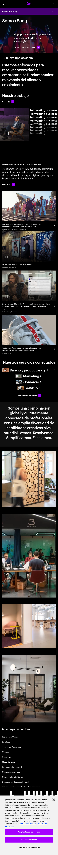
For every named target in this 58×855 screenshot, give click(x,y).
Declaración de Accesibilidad (15, 781)
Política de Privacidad (12, 766)
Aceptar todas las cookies (29, 832)
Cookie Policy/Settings (12, 776)
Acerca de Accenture (11, 746)
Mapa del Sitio (8, 761)
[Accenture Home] (29, 4)
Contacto (6, 751)
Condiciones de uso (11, 771)
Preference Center (10, 736)
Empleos (6, 741)
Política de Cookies (28, 823)
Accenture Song (9, 11)
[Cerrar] (54, 800)
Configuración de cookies (29, 847)
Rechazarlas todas (29, 840)
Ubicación (6, 756)
